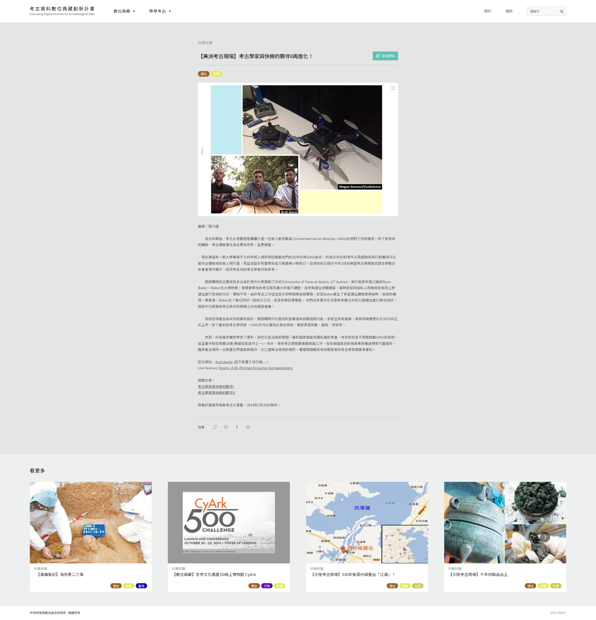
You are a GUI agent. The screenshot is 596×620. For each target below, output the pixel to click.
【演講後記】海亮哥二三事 (59, 574)
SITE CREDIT (558, 613)
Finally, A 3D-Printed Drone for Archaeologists (256, 367)
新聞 (216, 73)
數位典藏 (122, 11)
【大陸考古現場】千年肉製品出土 (478, 574)
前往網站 (388, 55)
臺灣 (141, 586)
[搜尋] (561, 11)
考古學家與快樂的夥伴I (216, 386)
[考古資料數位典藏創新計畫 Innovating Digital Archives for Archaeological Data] (62, 11)
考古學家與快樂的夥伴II (216, 392)
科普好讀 (205, 42)
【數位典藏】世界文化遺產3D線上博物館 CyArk (214, 574)
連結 (509, 10)
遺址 (204, 73)
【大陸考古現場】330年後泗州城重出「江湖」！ (353, 574)
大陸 (418, 586)
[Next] (545, 537)
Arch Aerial (224, 361)
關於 (488, 10)
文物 (267, 586)
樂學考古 (157, 11)
